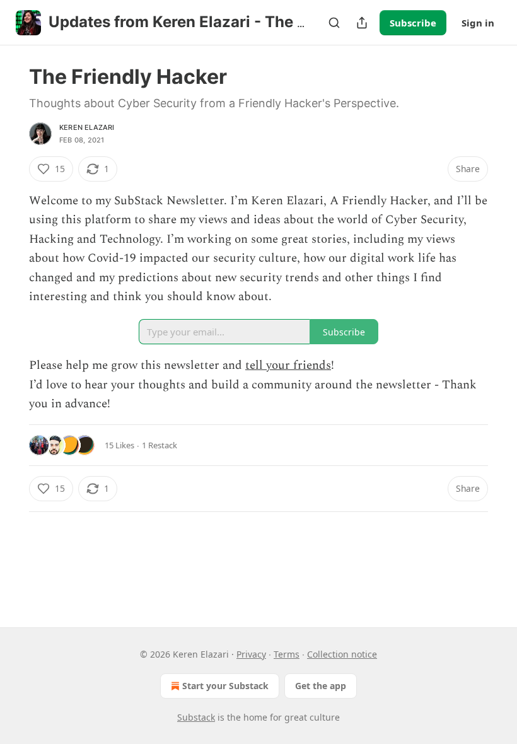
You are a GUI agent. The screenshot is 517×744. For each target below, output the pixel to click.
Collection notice (342, 654)
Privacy (251, 654)
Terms (286, 654)
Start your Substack (225, 686)
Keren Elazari (87, 127)
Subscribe (413, 22)
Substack (196, 717)
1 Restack (159, 445)
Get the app (320, 686)
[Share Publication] (362, 22)
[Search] (334, 22)
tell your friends (288, 365)
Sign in (478, 22)
